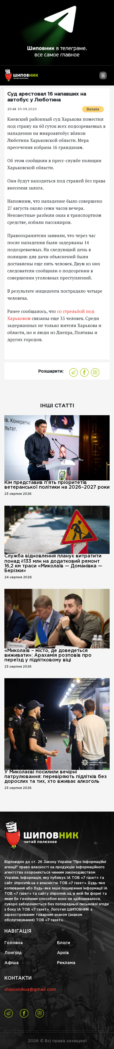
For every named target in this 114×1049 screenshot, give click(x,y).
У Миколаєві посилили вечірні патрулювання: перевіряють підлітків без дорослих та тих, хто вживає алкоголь (55, 777)
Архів (63, 953)
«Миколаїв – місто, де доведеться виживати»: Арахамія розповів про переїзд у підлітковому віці (47, 655)
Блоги (63, 943)
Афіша (11, 963)
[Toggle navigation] (103, 77)
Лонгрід (13, 953)
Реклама (66, 963)
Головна (13, 943)
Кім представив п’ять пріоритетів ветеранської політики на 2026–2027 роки (57, 485)
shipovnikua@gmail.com (30, 989)
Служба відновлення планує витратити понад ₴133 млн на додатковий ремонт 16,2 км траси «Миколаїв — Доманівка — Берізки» (53, 563)
